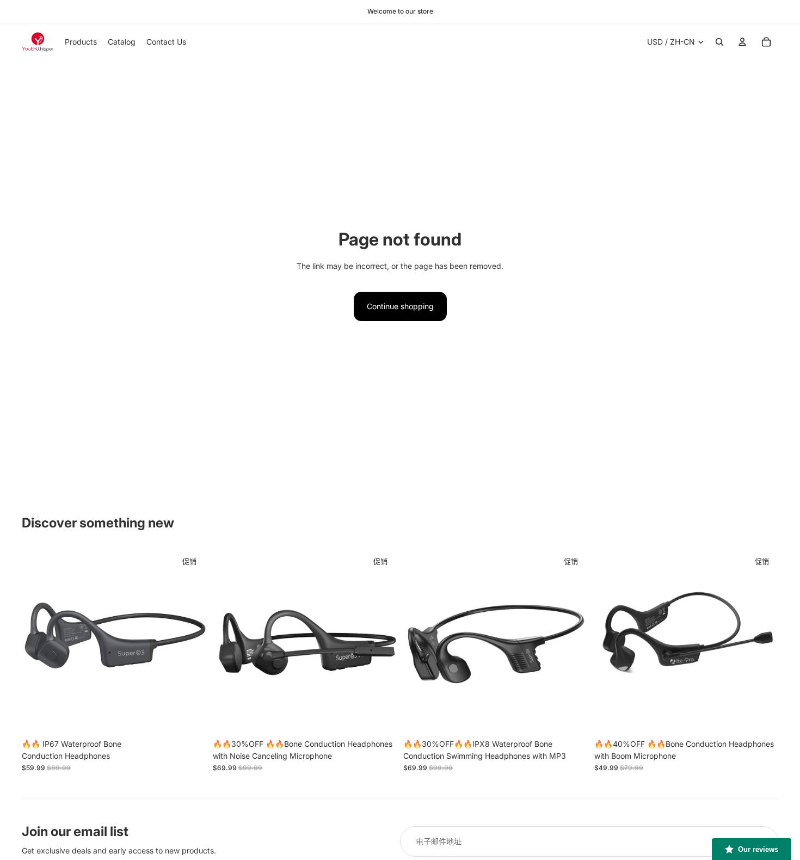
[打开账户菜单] (742, 42)
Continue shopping (400, 306)
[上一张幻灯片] (38, 642)
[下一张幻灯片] (190, 642)
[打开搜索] (719, 42)
